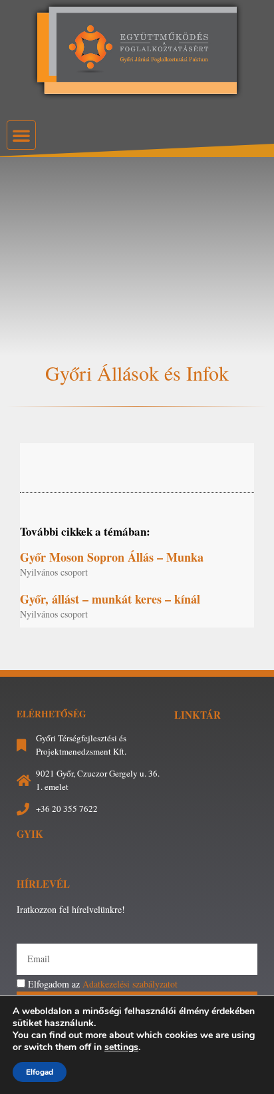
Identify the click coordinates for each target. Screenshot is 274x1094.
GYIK (30, 833)
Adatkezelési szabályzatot (130, 984)
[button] (21, 135)
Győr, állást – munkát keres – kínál (110, 599)
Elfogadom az (103, 984)
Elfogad (39, 1072)
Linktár (197, 714)
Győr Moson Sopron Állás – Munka (112, 557)
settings (121, 1047)
